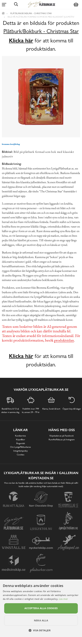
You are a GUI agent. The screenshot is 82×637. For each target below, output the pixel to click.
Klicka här (21, 40)
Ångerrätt (20, 443)
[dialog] (41, 608)
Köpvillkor (20, 439)
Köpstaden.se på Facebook (62, 435)
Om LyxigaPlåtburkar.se (20, 447)
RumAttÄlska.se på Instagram (62, 439)
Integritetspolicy (20, 450)
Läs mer (63, 599)
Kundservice (20, 435)
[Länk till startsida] (3, 13)
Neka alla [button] (41, 620)
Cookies (20, 454)
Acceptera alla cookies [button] (41, 608)
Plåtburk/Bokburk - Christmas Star (41, 31)
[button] (41, 630)
